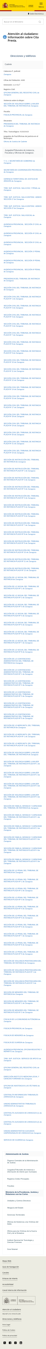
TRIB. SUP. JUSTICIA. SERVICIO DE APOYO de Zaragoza (22, 1060)
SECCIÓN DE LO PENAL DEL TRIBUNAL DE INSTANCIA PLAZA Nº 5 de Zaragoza (21, 917)
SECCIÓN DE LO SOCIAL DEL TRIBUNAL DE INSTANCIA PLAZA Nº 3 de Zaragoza (21, 606)
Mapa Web (6, 1261)
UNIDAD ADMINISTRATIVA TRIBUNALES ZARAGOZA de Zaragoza (20, 1105)
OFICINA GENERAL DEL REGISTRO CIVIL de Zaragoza (21, 94)
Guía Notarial (12, 1249)
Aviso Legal (6, 1325)
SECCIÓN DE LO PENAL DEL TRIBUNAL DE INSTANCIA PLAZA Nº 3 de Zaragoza (21, 899)
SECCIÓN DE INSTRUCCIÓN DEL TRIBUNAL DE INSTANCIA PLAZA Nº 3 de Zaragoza (21, 488)
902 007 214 (6, 1314)
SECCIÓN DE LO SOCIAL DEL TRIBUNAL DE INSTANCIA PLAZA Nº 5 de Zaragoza (21, 624)
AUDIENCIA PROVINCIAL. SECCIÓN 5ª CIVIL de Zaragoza (22, 243)
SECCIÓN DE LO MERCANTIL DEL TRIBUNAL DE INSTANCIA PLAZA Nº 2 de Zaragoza (22, 744)
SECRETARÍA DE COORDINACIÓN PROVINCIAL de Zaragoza (23, 171)
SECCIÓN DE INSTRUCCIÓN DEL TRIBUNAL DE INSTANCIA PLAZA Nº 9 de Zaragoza (21, 542)
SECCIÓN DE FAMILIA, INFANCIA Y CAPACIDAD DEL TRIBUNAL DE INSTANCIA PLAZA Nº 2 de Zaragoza (23, 828)
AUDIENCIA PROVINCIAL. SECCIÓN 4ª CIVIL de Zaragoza (22, 234)
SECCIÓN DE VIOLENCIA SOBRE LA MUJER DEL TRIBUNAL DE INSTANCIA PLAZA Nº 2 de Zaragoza (22, 775)
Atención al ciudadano (11, 1309)
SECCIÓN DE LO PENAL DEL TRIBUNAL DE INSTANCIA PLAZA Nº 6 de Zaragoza (21, 926)
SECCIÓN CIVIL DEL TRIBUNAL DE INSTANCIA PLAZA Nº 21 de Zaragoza (22, 443)
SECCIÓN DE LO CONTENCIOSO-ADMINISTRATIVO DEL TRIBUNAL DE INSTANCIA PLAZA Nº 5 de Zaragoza (18, 716)
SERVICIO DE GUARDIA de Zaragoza (18, 1140)
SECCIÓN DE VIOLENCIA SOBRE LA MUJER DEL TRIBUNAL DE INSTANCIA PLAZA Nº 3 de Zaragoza (22, 786)
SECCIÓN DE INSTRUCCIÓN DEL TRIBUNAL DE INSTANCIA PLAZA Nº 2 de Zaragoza (21, 479)
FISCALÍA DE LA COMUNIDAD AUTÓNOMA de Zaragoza (22, 1020)
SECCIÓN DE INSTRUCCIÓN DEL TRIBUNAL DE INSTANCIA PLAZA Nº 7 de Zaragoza (21, 524)
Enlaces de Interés (10, 1278)
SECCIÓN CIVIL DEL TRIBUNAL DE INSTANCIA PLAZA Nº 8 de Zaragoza (22, 343)
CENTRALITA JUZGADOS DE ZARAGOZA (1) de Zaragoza (23, 1114)
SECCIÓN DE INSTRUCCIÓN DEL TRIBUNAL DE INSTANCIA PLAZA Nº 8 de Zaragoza (21, 533)
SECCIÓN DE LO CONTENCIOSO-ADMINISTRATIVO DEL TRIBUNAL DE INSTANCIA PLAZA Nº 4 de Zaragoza (18, 705)
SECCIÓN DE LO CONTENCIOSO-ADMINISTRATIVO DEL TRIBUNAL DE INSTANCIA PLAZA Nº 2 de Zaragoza (18, 683)
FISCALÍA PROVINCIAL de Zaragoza (18, 115)
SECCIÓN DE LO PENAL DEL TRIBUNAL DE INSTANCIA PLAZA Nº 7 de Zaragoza (21, 935)
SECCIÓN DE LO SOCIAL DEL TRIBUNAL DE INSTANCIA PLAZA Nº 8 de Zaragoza (21, 651)
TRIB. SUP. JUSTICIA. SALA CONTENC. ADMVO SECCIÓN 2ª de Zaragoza (23, 207)
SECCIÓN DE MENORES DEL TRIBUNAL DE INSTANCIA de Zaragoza (21, 993)
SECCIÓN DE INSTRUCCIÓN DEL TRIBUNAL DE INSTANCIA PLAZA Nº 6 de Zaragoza (21, 515)
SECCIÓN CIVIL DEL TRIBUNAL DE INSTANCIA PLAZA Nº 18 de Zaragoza (22, 415)
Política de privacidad (9, 1335)
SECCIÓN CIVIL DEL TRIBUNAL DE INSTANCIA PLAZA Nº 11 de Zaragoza (22, 370)
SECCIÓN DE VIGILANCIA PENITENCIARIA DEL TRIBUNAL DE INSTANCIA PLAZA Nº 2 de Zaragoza (22, 983)
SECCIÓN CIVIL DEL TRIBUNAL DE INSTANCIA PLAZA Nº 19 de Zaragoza (22, 424)
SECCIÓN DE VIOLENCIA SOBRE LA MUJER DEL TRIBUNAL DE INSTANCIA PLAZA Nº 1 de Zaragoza (22, 764)
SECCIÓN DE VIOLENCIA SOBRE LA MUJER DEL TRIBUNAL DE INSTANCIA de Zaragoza (21, 105)
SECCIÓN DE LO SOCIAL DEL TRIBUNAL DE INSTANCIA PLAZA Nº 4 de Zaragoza (21, 615)
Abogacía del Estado (15, 1208)
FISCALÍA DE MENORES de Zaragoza (18, 1035)
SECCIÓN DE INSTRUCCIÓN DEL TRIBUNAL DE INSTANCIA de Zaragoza (21, 461)
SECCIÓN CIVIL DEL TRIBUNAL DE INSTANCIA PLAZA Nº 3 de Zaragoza (22, 316)
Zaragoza (7, 74)
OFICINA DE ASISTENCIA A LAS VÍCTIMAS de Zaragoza (22, 1087)
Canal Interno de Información (14, 1290)
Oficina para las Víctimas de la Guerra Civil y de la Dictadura (22, 1232)
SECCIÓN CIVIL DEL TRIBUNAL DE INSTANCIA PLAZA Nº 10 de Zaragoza (22, 361)
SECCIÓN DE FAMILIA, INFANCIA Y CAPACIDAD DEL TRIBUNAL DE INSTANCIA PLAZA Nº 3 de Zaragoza (23, 839)
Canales (5, 1272)
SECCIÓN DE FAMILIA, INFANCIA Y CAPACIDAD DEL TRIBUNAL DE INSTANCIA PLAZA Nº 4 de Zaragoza (23, 850)
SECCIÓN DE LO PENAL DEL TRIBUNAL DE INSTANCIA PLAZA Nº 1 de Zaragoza (21, 880)
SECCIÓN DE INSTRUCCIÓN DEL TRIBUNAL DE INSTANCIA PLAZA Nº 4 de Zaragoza (21, 497)
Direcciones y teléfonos (11, 1319)
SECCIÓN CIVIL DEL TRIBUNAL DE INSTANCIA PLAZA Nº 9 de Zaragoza (22, 352)
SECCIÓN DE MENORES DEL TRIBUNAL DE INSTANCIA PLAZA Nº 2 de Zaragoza (21, 1011)
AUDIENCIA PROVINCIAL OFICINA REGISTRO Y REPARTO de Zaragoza (23, 1051)
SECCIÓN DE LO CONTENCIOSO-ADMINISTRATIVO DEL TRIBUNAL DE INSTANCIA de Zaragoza (18, 661)
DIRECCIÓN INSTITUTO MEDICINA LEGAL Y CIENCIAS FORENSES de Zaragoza (21, 1078)
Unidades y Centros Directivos (19, 1201)
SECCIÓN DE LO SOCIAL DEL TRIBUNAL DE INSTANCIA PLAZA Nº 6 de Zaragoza (21, 633)
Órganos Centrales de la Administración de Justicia (22, 1162)
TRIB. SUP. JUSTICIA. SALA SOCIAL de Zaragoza (19, 216)
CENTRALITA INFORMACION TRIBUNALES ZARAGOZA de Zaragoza (21, 1096)
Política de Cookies (8, 1330)
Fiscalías (10, 1186)
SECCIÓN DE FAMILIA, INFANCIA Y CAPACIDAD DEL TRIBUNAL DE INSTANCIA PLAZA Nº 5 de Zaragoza (23, 861)
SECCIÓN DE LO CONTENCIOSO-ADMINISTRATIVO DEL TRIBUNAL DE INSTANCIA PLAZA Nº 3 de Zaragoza (18, 694)
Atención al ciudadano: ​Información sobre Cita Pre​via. (23, 37)
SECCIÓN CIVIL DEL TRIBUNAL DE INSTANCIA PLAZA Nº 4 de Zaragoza (22, 325)
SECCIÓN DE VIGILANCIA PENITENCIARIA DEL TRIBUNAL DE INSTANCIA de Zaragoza (22, 962)
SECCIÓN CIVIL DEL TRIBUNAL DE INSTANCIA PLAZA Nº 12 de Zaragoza (22, 379)
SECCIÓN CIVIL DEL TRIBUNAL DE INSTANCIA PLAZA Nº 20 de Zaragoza (22, 434)
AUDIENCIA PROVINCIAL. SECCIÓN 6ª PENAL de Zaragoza (22, 271)
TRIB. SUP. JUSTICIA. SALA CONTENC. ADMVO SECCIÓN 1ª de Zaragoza (23, 198)
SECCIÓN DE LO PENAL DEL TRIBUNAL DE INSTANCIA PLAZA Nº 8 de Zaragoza (21, 944)
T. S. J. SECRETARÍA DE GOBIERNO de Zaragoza (19, 162)
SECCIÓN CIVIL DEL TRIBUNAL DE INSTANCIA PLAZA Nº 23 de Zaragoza (22, 452)
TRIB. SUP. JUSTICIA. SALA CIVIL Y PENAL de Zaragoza (22, 189)
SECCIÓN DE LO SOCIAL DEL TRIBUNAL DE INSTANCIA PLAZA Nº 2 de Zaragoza (21, 596)
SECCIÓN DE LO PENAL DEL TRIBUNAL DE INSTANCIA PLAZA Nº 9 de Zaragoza (21, 953)
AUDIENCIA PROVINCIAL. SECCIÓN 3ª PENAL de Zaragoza (22, 262)
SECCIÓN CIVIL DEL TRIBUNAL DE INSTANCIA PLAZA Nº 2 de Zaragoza (22, 307)
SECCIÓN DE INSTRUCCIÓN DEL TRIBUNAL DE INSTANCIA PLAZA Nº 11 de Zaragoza (21, 560)
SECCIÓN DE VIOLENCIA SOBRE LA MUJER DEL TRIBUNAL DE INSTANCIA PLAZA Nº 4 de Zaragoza (22, 797)
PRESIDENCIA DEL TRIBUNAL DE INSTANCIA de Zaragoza (22, 125)
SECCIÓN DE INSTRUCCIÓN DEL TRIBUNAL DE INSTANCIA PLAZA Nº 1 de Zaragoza (21, 470)
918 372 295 (16, 1314)
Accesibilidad (7, 1284)
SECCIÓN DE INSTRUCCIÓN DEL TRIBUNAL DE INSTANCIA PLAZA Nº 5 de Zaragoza (21, 506)
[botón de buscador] (40, 21)
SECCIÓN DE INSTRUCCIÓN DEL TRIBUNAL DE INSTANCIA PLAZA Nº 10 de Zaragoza (21, 551)
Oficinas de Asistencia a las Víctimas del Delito (22, 1223)
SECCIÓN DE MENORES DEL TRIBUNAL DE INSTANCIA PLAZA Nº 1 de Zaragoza (21, 1002)
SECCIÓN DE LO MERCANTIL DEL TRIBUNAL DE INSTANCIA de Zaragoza (22, 726)
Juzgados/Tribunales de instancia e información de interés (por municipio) (22, 1171)
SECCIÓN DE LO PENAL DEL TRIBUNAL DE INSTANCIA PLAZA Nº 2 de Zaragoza (21, 890)
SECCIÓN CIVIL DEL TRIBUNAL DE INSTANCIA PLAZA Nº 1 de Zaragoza (22, 298)
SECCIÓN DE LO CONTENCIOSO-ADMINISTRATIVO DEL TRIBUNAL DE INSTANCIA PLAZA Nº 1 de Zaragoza (18, 672)
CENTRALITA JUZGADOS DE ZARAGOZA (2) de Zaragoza (23, 1123)
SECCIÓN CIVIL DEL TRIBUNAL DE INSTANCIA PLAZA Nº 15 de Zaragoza (22, 397)
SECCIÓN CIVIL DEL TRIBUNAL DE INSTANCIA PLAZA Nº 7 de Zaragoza (22, 334)
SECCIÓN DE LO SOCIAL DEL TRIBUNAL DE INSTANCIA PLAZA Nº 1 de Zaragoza (21, 587)
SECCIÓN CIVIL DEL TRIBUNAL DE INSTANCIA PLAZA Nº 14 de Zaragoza (22, 388)
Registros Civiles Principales (18, 1179)
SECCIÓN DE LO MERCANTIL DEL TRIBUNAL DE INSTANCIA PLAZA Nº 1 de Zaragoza (22, 735)
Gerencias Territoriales (16, 1215)
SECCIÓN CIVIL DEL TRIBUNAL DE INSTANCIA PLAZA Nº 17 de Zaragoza (22, 406)
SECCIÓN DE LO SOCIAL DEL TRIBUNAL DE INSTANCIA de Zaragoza (21, 578)
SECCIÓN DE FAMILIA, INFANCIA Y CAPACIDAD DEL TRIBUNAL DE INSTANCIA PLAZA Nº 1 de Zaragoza (23, 817)
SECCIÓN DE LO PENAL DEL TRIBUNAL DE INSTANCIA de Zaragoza (21, 871)
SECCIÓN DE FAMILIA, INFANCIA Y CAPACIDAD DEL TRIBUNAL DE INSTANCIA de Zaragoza (23, 807)
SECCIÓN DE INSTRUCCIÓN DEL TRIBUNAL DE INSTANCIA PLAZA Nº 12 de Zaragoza (21, 569)
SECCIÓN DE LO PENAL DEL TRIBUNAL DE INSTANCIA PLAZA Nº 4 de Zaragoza (21, 908)
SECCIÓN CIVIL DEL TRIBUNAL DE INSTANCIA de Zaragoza (22, 289)
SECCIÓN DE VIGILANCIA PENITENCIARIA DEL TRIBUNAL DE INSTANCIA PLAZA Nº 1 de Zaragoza (22, 972)
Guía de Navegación (10, 1267)
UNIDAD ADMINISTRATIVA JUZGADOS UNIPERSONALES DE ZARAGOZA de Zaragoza (22, 1132)
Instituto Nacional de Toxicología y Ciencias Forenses (20, 1241)
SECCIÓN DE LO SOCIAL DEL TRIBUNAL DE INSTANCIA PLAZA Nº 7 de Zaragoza (21, 642)
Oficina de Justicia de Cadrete (15, 141)
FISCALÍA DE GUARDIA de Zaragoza (18, 1042)
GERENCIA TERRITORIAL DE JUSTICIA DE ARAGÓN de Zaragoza (21, 180)
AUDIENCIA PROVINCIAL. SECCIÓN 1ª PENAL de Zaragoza (22, 252)
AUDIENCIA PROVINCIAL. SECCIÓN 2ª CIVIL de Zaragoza (22, 225)
